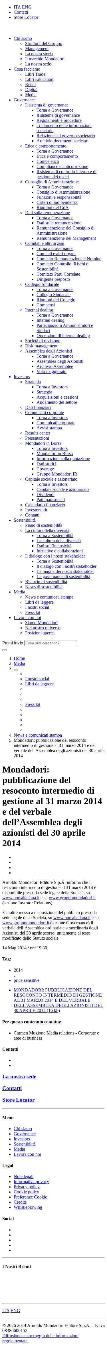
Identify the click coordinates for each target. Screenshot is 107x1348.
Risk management (41, 345)
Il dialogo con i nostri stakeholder (55, 556)
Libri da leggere (39, 602)
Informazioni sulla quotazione (63, 458)
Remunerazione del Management (66, 238)
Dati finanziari (38, 407)
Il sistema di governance (46, 105)
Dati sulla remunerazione (47, 212)
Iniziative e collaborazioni (60, 550)
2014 (18, 970)
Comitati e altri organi (44, 243)
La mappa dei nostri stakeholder (65, 571)
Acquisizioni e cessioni (57, 397)
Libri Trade (35, 74)
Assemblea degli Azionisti (48, 351)
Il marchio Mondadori (44, 58)
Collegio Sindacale (42, 284)
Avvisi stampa (49, 427)
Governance (25, 99)
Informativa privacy (31, 1181)
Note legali (23, 1176)
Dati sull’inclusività (54, 545)
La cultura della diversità (47, 530)
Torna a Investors (52, 386)
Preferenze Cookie (30, 1197)
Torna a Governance (55, 110)
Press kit (32, 612)
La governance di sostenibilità (63, 576)
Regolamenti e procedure (59, 120)
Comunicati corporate (44, 412)
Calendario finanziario (45, 504)
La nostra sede (38, 64)
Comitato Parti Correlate (58, 274)
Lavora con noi (27, 617)
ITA (17, 7)
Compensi (46, 304)
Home (19, 658)
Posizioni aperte (39, 632)
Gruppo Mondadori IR (57, 474)
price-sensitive (26, 980)
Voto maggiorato (51, 371)
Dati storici (46, 463)
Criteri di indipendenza (57, 202)
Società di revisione (42, 340)
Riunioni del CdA (53, 207)
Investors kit (36, 509)
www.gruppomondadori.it (72, 897)
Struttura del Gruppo (43, 43)
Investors (22, 376)
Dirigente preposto (53, 279)
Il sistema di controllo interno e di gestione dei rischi (66, 174)
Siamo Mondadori (41, 622)
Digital (31, 89)
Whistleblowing (28, 1207)
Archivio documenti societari (62, 140)
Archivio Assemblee (55, 366)
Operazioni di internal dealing (63, 335)
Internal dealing (39, 310)
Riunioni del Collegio (56, 299)
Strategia (33, 381)
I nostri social (37, 607)
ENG (27, 7)
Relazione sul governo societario (66, 135)
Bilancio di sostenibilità (46, 581)
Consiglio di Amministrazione (52, 181)
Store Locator (26, 17)
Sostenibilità (25, 520)
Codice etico (48, 161)
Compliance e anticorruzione (62, 166)
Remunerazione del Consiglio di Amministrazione (65, 230)
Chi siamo (23, 38)
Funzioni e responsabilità (59, 197)
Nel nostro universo (42, 627)
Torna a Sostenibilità (55, 535)
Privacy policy (27, 1186)
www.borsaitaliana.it (20, 897)
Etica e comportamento (45, 146)
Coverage (45, 468)
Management (37, 48)
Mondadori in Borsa (43, 443)
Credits (20, 1202)
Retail (30, 84)
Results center (37, 433)
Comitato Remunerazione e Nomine (69, 258)
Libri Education (39, 79)
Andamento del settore (57, 402)
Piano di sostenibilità (43, 525)
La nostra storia (39, 53)
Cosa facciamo (27, 69)
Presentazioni (37, 438)
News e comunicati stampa (49, 597)
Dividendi (45, 494)
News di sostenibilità (43, 586)
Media (31, 94)
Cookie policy (26, 1191)
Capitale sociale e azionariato (51, 479)
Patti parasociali (51, 499)
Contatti (21, 12)
